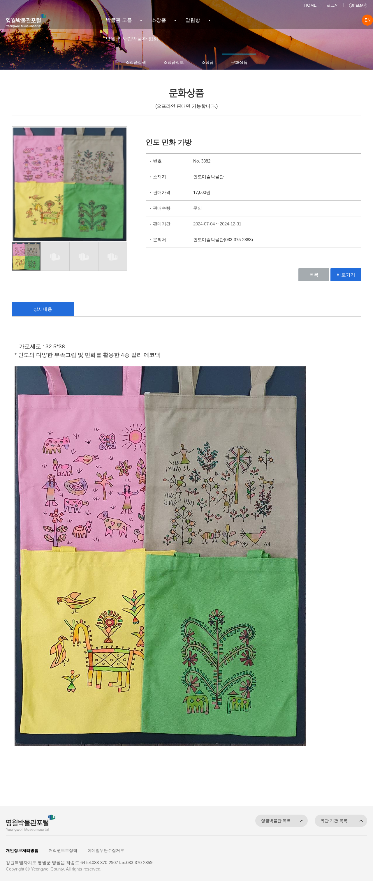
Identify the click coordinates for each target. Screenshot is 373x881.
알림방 (192, 20)
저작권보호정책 (63, 850)
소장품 (158, 20)
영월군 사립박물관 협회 (132, 39)
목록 (314, 274)
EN (368, 20)
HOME (310, 5)
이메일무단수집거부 (105, 850)
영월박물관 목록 (276, 820)
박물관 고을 (119, 20)
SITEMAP (358, 5)
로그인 (333, 5)
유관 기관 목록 (334, 820)
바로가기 (346, 274)
